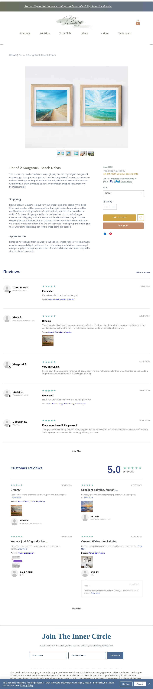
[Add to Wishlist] (140, 217)
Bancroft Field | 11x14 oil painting (59, 332)
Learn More (126, 181)
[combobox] (123, 193)
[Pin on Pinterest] (110, 233)
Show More (76, 451)
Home (12, 55)
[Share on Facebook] (105, 233)
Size (106, 187)
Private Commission (26, 553)
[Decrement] (105, 207)
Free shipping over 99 (114, 171)
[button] (138, 22)
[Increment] (114, 207)
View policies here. (132, 678)
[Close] (149, 684)
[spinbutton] (110, 207)
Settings (126, 683)
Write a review (143, 272)
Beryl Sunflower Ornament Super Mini (61, 299)
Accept (140, 683)
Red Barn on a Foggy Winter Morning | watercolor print (67, 404)
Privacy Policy (26, 685)
